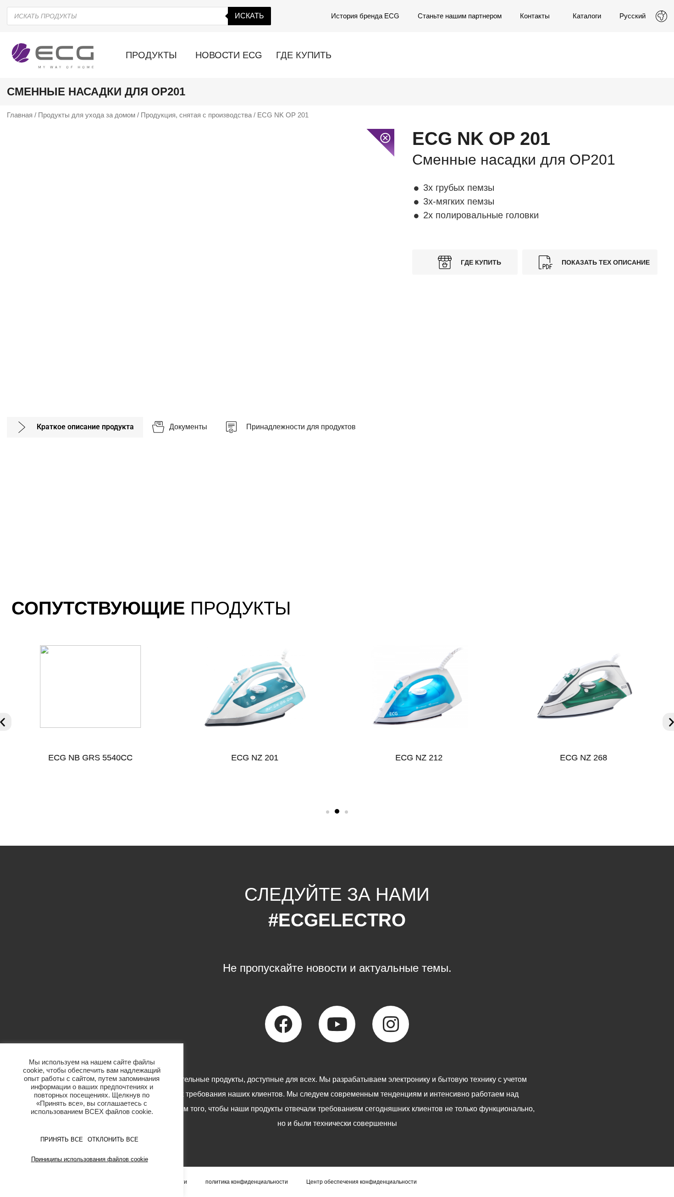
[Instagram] (390, 1024)
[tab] (75, 427)
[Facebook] (283, 1024)
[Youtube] (337, 1024)
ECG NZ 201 (254, 757)
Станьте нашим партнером (460, 16)
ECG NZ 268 (584, 757)
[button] (327, 812)
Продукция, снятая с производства (196, 115)
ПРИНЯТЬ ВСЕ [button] (61, 1139)
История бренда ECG (365, 16)
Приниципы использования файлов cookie (89, 1159)
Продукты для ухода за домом (86, 115)
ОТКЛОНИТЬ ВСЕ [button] (113, 1139)
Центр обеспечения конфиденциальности (361, 1182)
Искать (249, 16)
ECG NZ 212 (419, 757)
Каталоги (587, 16)
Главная (20, 115)
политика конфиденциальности (246, 1182)
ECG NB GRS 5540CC (90, 757)
